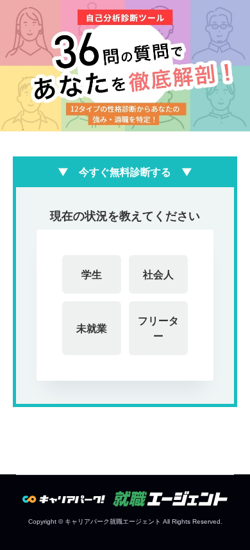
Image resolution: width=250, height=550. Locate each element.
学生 (91, 274)
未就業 (91, 328)
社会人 (158, 274)
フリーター (158, 328)
